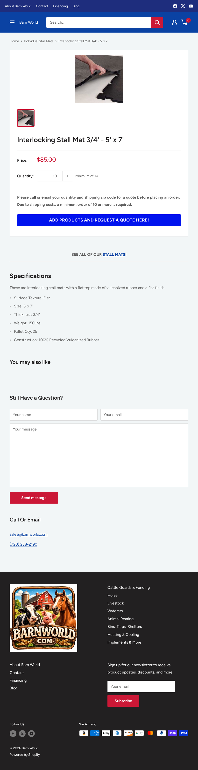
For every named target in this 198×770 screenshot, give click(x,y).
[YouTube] (191, 6)
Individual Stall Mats (39, 41)
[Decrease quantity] (42, 176)
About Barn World (18, 6)
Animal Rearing (120, 619)
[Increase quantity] (68, 176)
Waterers (115, 611)
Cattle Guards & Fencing (128, 587)
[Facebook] (175, 6)
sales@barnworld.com (29, 534)
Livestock (115, 603)
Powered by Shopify (25, 755)
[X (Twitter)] (183, 6)
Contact (42, 6)
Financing (60, 6)
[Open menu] (12, 22)
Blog (76, 6)
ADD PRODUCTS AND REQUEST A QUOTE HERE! (99, 220)
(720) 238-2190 (23, 544)
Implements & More (124, 642)
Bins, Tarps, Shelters (124, 626)
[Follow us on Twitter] (22, 733)
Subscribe (123, 701)
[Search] (157, 22)
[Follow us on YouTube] (31, 733)
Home (14, 41)
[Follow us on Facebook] (13, 733)
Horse (112, 595)
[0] (184, 22)
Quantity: (25, 176)
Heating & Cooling (123, 634)
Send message (34, 497)
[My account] (174, 22)
